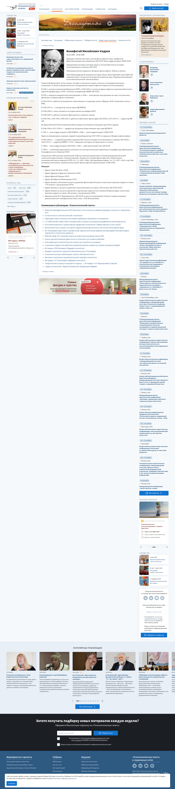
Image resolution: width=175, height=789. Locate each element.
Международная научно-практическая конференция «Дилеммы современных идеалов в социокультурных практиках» (152, 398)
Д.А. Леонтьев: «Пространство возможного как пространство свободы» (84, 677)
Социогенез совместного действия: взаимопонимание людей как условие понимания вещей (82, 245)
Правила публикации (88, 771)
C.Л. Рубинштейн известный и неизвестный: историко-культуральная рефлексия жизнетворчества (85, 221)
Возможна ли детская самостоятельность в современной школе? (19, 59)
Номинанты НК (124, 40)
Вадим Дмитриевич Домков (157, 110)
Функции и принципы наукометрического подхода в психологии (71, 257)
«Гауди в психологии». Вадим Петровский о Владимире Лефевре (71, 266)
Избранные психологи (74, 40)
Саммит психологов (26, 92)
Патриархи (58, 40)
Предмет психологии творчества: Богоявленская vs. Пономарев (70, 251)
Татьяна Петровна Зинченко (152, 36)
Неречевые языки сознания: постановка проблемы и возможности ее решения (77, 218)
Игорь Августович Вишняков (156, 97)
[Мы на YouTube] (157, 598)
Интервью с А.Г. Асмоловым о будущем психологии (65, 260)
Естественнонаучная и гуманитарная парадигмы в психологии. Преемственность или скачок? (83, 224)
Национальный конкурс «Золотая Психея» (21, 768)
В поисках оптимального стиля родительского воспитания (18, 676)
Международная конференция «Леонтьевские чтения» (151, 487)
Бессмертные (46, 40)
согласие (150, 621)
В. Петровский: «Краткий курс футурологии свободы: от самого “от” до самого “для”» (118, 677)
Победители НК (90, 40)
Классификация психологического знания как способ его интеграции (73, 242)
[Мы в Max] (162, 598)
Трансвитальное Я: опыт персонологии (21, 81)
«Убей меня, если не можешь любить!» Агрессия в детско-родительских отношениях (153, 677)
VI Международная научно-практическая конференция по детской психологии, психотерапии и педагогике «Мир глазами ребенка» (153, 208)
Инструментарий (72, 9)
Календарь (112, 9)
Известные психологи (107, 40)
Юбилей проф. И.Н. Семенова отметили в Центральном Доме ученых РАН (74, 236)
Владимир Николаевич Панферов (154, 69)
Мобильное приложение (90, 765)
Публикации (44, 9)
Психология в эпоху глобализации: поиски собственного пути (69, 254)
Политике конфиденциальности (64, 778)
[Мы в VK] (151, 598)
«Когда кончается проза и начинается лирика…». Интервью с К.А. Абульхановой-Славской (81, 263)
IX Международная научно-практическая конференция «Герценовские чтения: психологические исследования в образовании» (152, 226)
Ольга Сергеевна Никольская (156, 83)
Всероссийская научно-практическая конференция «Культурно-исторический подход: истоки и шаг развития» (153, 449)
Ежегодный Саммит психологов (17, 762)
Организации (87, 9)
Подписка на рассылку (89, 762)
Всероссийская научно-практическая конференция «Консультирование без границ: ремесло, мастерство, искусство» (153, 432)
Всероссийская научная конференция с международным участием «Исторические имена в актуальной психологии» (153, 362)
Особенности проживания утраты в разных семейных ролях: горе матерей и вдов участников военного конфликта (20, 71)
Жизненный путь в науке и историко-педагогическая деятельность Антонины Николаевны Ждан (84, 228)
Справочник (100, 9)
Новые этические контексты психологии (17, 89)
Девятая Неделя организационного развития (152, 134)
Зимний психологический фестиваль (19, 765)
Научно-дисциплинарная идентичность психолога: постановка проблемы (74, 239)
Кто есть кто (57, 9)
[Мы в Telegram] (145, 598)
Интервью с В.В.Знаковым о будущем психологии (64, 248)
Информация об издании (90, 768)
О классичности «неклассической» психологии (64, 215)
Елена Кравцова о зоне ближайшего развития (53, 676)
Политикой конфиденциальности (153, 618)
